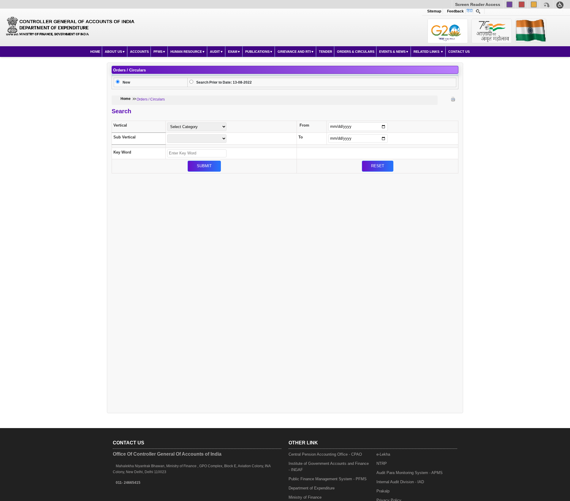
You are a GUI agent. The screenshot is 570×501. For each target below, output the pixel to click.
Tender (325, 51)
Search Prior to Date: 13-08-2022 (224, 82)
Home (95, 51)
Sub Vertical (124, 137)
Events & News (392, 51)
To (300, 137)
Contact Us (459, 51)
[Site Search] (478, 11)
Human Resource (186, 51)
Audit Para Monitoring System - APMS (409, 472)
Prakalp (383, 491)
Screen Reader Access (477, 4)
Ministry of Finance (305, 497)
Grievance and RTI (294, 51)
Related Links (427, 51)
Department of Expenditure (312, 488)
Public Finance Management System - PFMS (328, 479)
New (126, 82)
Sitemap (434, 11)
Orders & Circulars (355, 51)
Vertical (120, 125)
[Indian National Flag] (448, 31)
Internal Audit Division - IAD (400, 482)
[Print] (453, 99)
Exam (232, 51)
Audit (215, 51)
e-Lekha (383, 454)
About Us (113, 51)
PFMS (157, 51)
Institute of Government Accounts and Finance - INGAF (329, 466)
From (304, 125)
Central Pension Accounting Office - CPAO (325, 454)
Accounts (139, 51)
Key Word (122, 152)
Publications (257, 51)
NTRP (381, 463)
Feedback (454, 11)
